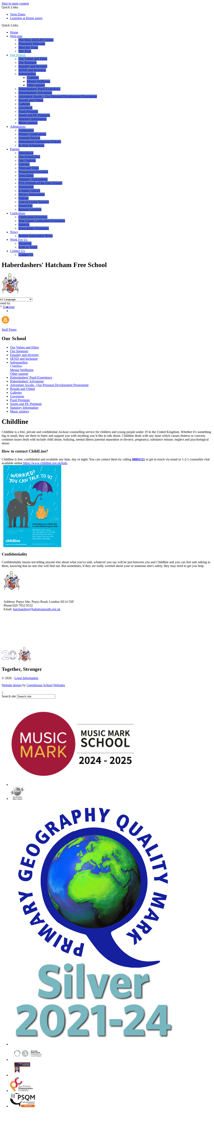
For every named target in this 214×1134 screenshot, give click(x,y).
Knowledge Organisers (33, 228)
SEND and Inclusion (32, 70)
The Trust (24, 51)
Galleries (24, 104)
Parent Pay (25, 205)
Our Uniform (27, 160)
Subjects (23, 224)
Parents (15, 149)
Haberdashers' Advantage (35, 92)
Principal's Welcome (31, 43)
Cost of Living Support (33, 202)
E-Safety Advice (29, 190)
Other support (36, 85)
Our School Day (29, 156)
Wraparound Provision (33, 172)
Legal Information (26, 678)
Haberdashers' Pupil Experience (39, 89)
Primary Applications (32, 134)
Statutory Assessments (33, 179)
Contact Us (17, 251)
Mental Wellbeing (38, 81)
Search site (9, 696)
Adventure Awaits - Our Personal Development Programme (57, 96)
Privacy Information (31, 194)
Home (14, 32)
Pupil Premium (28, 111)
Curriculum (17, 213)
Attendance (25, 153)
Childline (33, 77)
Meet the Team (28, 47)
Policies (23, 198)
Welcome (16, 36)
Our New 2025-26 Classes (36, 40)
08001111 (138, 459)
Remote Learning (29, 209)
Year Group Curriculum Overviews (41, 220)
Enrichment (26, 187)
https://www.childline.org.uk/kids (45, 463)
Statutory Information (32, 119)
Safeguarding (27, 74)
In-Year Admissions (31, 145)
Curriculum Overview (32, 217)
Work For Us (18, 239)
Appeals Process (29, 138)
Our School (17, 55)
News (14, 232)
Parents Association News (35, 236)
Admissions (17, 126)
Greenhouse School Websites (46, 685)
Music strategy (28, 123)
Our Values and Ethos (32, 58)
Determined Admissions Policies (39, 141)
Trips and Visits (28, 168)
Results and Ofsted (30, 100)
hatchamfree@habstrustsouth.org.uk (36, 609)
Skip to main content (15, 3)
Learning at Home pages (26, 18)
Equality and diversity (32, 66)
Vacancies (25, 243)
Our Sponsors (27, 62)
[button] (19, 25)
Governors (25, 107)
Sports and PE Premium (34, 115)
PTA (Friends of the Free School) (40, 183)
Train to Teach (27, 247)
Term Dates (17, 14)
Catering (24, 164)
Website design (12, 685)
